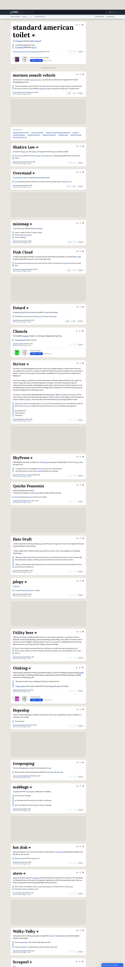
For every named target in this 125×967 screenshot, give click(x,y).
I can (16, 590)
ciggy (39, 887)
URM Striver (21, 419)
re (76, 257)
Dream (58, 399)
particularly (30, 792)
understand (18, 178)
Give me (17, 497)
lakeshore (22, 657)
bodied (32, 936)
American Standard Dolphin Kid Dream (58, 133)
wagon (32, 80)
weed (52, 686)
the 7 (68, 182)
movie (39, 497)
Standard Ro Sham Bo (20, 137)
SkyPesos (15, 475)
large (57, 852)
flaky (40, 792)
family (65, 263)
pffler (21, 571)
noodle (23, 858)
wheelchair (24, 942)
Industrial (42, 89)
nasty (48, 772)
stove (14, 893)
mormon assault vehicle (19, 92)
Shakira (47, 156)
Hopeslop (15, 725)
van (39, 80)
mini (36, 80)
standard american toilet (19, 52)
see (50, 768)
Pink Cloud (15, 269)
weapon (26, 336)
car (19, 586)
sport (41, 551)
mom (19, 340)
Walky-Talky (16, 951)
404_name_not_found (25, 475)
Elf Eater (22, 185)
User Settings (110, 17)
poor (77, 462)
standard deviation (19, 135)
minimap (15, 241)
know (29, 235)
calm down (53, 316)
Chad (28, 557)
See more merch (48, 60)
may (57, 371)
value (81, 462)
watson (19, 594)
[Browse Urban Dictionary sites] (15, 12)
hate (20, 557)
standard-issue (63, 135)
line (47, 86)
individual (22, 312)
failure (51, 385)
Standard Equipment (49, 135)
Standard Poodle (75, 135)
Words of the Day (15, 17)
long (32, 312)
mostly (22, 228)
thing (51, 772)
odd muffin (23, 951)
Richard (17, 156)
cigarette (36, 878)
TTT (43, 404)
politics (28, 399)
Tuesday (56, 642)
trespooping (16, 776)
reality (49, 259)
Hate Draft (15, 571)
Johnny (23, 686)
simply (34, 858)
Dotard (14, 320)
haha (55, 947)
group (61, 852)
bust (29, 677)
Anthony (17, 404)
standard (19, 41)
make (46, 312)
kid (42, 336)
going (25, 316)
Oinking (15, 690)
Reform (34, 152)
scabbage (15, 809)
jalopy (14, 594)
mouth (48, 887)
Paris (39, 469)
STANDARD (20, 47)
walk (52, 936)
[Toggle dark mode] (113, 12)
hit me (23, 340)
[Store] (110, 12)
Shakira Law (16, 162)
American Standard (37, 133)
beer (18, 637)
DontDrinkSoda (22, 690)
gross (49, 800)
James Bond (25, 590)
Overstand (15, 185)
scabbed (16, 792)
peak (59, 493)
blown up (38, 316)
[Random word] (106, 12)
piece (37, 493)
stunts (31, 590)
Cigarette (16, 878)
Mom (16, 805)
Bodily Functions (40, 17)
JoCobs (21, 809)
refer (53, 152)
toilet (32, 41)
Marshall (49, 395)
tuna (18, 858)
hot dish (15, 862)
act (17, 768)
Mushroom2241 (27, 501)
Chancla (15, 344)
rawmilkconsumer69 (24, 725)
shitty (16, 586)
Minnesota (16, 852)
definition (61, 936)
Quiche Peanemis (17, 501)
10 (17, 721)
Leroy (16, 182)
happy (33, 263)
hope (18, 686)
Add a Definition (99, 17)
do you (25, 235)
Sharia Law (24, 152)
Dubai (38, 156)
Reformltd (23, 162)
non (37, 672)
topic (25, 178)
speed (81, 672)
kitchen (70, 887)
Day (28, 89)
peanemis (30, 497)
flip (57, 336)
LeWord (21, 241)
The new (17, 263)
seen (54, 715)
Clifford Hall (21, 862)
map (15, 228)
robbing (64, 182)
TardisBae (21, 344)
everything (38, 228)
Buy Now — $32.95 (36, 60)
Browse (25, 17)
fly (51, 471)
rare (21, 717)
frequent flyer (47, 462)
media (33, 493)
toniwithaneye (23, 269)
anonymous (21, 320)
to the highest (40, 178)
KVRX (28, 92)
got (29, 406)
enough (40, 471)
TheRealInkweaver (26, 776)
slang (27, 878)
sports (42, 544)
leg (43, 805)
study (74, 395)
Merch (81, 52)
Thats (37, 41)
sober (79, 257)
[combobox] (65, 12)
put (50, 551)
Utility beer (16, 657)
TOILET (33, 47)
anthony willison (22, 893)
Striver (14, 419)
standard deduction (33, 135)
